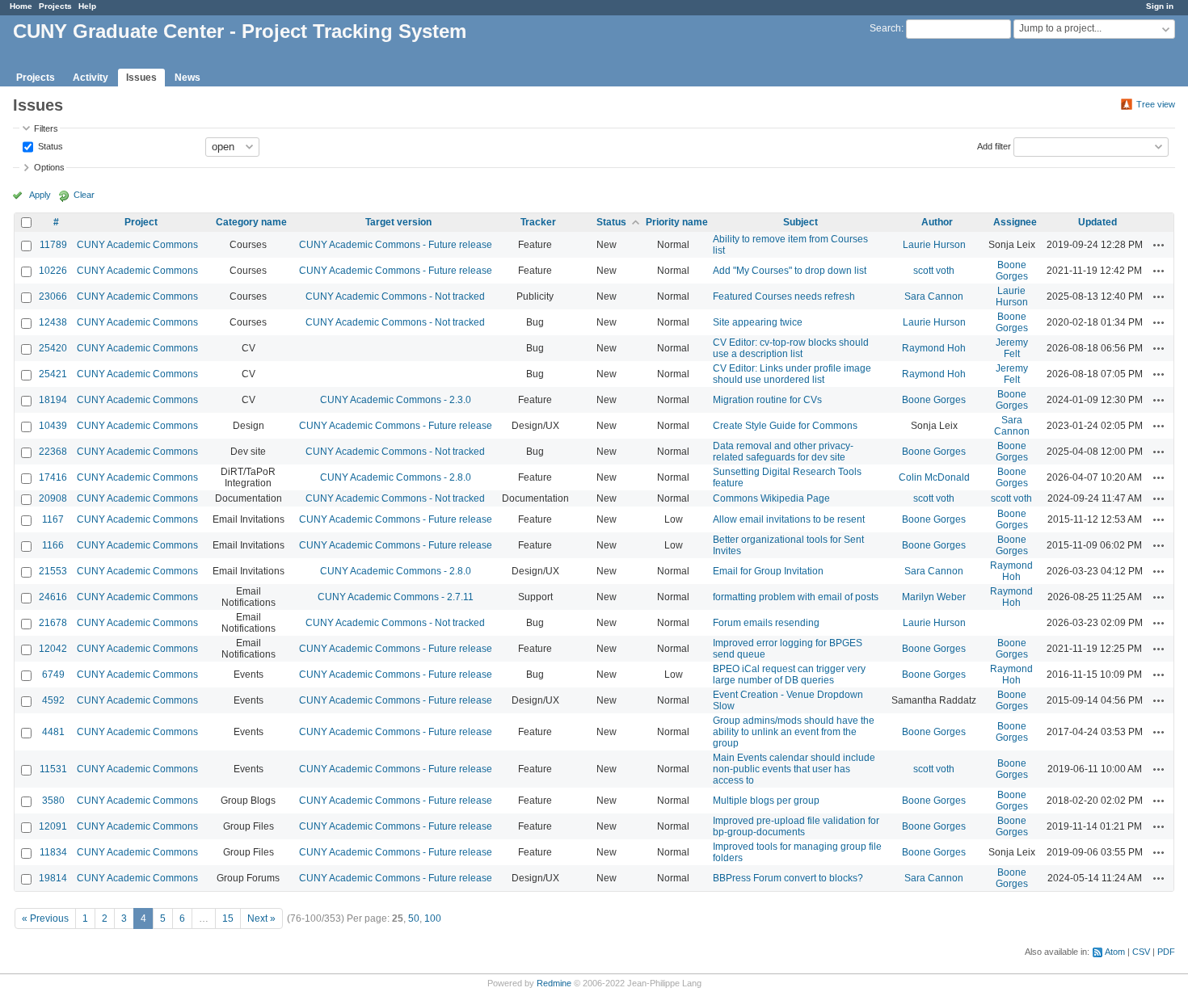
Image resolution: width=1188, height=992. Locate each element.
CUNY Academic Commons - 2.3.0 (395, 400)
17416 (53, 477)
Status (49, 145)
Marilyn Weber (934, 597)
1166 (53, 545)
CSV (1141, 951)
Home (21, 6)
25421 (53, 374)
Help (87, 6)
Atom (1115, 951)
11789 (53, 244)
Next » (261, 918)
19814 (53, 878)
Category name (251, 222)
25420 (53, 348)
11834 (53, 852)
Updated (1097, 222)
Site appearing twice (758, 322)
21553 (53, 571)
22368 (53, 451)
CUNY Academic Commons (137, 244)
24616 (53, 597)
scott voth (933, 270)
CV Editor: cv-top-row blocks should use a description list (791, 348)
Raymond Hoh (934, 348)
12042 (53, 648)
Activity (90, 77)
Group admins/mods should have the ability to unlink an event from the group (793, 732)
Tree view (1155, 104)
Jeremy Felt (1012, 348)
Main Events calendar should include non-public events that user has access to (794, 769)
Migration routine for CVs (767, 400)
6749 (53, 674)
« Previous (45, 918)
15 (228, 918)
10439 (53, 425)
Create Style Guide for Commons (785, 425)
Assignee (1015, 222)
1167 (53, 519)
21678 (53, 622)
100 (432, 918)
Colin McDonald (934, 477)
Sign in (1159, 6)
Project (141, 222)
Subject (800, 222)
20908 (53, 498)
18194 (53, 400)
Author (937, 222)
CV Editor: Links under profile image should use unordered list (792, 374)
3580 (53, 800)
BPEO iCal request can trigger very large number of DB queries (789, 674)
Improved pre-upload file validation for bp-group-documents (796, 826)
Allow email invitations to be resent (789, 519)
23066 (53, 296)
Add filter (994, 145)
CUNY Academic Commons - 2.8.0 (395, 477)
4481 (53, 732)
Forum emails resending (766, 622)
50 (413, 918)
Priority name (677, 222)
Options (49, 167)
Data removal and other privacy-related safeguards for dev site (783, 451)
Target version (398, 222)
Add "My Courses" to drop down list (789, 270)
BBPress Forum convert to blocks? (788, 878)
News (187, 77)
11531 (53, 769)
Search (885, 28)
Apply (40, 195)
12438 (53, 322)
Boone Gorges (1012, 270)
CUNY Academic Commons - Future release (395, 244)
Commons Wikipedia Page (771, 498)
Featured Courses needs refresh (784, 296)
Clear (84, 195)
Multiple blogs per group (766, 800)
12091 (53, 826)
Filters (46, 128)
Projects (55, 6)
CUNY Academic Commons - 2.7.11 (396, 597)
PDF (1166, 951)
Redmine (554, 983)
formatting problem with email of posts (795, 597)
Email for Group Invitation (768, 571)
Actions (1158, 244)
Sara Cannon (933, 296)
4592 (53, 700)
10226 (53, 270)
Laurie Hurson (934, 244)
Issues (141, 77)
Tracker (538, 222)
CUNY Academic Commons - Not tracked (395, 296)
